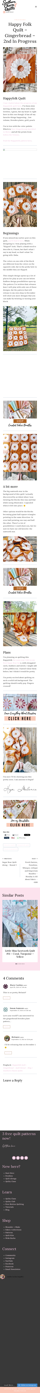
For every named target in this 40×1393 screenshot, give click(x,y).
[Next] (35, 931)
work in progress (20, 20)
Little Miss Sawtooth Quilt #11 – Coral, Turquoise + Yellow (20, 953)
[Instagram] (18, 1158)
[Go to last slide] (5, 931)
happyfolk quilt (23, 845)
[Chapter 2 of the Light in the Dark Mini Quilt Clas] (10, 1342)
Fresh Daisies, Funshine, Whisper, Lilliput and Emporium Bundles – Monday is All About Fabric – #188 (30, 870)
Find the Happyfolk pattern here (17, 141)
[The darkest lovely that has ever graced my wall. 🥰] (10, 1354)
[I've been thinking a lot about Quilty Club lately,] (10, 1287)
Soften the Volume (11, 135)
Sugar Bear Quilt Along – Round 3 (9, 862)
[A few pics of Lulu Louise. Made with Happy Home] (10, 1309)
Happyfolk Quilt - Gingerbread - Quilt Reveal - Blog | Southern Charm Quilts (18, 1068)
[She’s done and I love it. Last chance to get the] (10, 1331)
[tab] (16, 963)
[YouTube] (26, 1158)
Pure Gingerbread (19, 129)
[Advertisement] (20, 377)
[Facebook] (14, 1158)
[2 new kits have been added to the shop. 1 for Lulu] (10, 1376)
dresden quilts (9, 845)
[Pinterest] (22, 1158)
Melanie (15, 1037)
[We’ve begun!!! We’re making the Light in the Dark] (10, 1365)
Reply (7, 998)
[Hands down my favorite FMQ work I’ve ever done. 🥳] (10, 1320)
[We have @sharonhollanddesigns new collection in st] (10, 1298)
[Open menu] (36, 6)
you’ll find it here (16, 241)
